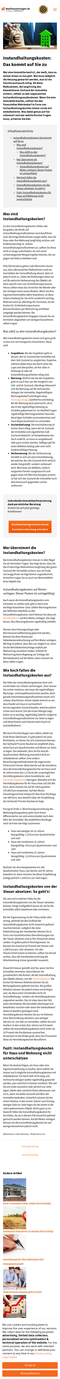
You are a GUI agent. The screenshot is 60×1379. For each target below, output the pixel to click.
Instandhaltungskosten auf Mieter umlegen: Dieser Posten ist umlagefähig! (36, 170)
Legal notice (9, 1357)
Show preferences (30, 1373)
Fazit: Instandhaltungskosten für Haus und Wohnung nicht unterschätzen (34, 196)
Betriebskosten (11, 618)
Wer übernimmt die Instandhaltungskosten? (30, 161)
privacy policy (43, 1353)
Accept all (30, 1365)
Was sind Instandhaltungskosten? (30, 146)
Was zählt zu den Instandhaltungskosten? (33, 153)
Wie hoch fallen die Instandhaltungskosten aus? (32, 179)
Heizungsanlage (19, 399)
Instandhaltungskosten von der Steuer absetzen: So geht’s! (33, 186)
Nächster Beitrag (30, 1154)
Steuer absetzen (41, 978)
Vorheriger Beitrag (30, 1146)
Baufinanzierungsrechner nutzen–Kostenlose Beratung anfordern (30, 527)
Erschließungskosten (14, 779)
